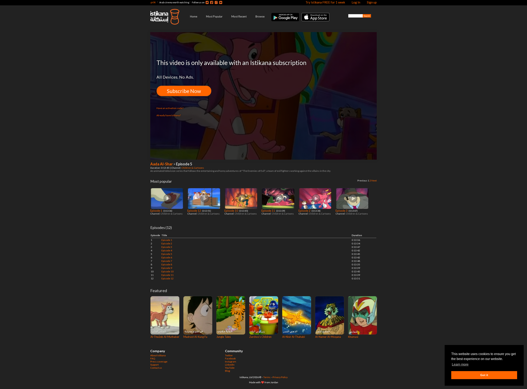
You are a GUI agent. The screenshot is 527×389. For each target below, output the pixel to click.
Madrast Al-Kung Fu (195, 336)
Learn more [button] (460, 364)
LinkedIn (229, 364)
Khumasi (353, 336)
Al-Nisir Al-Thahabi (293, 336)
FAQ (152, 358)
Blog (227, 370)
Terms (266, 377)
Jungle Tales (223, 336)
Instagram (230, 361)
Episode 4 (166, 250)
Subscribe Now (184, 91)
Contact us (156, 367)
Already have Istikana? (168, 115)
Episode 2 (304, 210)
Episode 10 (231, 210)
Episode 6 (166, 257)
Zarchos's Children (260, 336)
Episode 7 (166, 260)
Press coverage (158, 361)
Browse (260, 16)
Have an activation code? (169, 108)
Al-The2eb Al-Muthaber (164, 336)
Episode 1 (156, 210)
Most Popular (214, 16)
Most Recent (239, 16)
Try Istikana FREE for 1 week (325, 2)
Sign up (372, 2)
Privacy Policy (280, 377)
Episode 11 (268, 210)
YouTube (229, 367)
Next (374, 180)
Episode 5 (166, 253)
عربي (153, 1)
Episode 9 (166, 267)
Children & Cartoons (192, 167)
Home (193, 16)
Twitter (229, 355)
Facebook (230, 358)
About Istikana (158, 355)
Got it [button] (484, 375)
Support (154, 364)
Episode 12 (194, 210)
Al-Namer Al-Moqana (328, 336)
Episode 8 (166, 264)
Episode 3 (342, 210)
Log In (356, 2)
